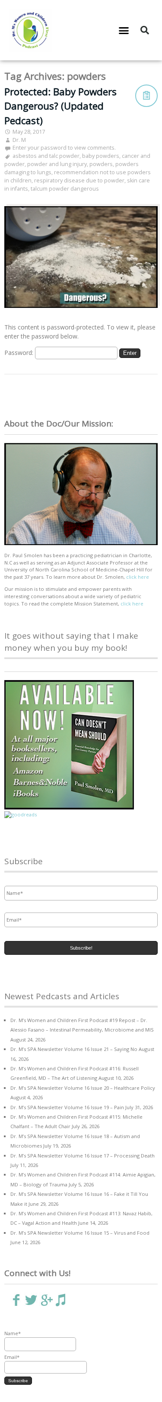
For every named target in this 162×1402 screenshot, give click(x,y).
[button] (123, 30)
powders (101, 164)
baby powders (100, 156)
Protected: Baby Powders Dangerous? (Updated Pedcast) (60, 106)
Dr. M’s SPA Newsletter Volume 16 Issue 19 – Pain (67, 1107)
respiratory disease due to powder (79, 180)
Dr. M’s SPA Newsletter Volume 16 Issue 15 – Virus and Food (79, 1232)
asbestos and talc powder (46, 156)
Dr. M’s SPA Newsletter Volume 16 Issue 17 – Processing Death (82, 1155)
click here (137, 577)
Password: (19, 352)
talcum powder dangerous (65, 188)
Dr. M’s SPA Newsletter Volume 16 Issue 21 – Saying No (73, 1049)
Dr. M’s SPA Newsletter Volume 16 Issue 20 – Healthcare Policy (82, 1088)
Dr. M (19, 140)
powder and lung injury (57, 164)
